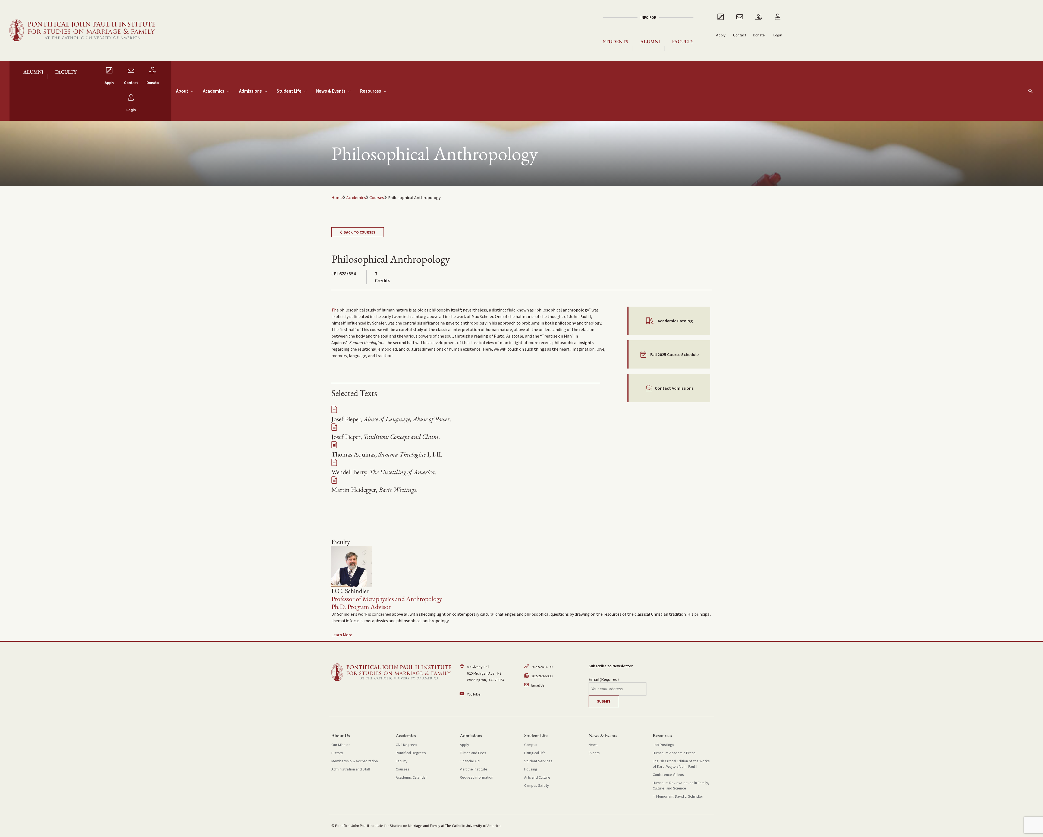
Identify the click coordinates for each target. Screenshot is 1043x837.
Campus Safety (536, 785)
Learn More (341, 634)
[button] (1030, 91)
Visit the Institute (473, 769)
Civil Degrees (406, 744)
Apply (464, 744)
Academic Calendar (411, 777)
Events (594, 752)
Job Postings (663, 744)
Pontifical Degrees (411, 752)
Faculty (682, 41)
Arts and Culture (537, 777)
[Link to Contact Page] (739, 30)
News (593, 744)
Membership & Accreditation (354, 761)
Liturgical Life (535, 752)
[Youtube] (489, 694)
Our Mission (340, 744)
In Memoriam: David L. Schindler (678, 796)
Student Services (538, 761)
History (337, 752)
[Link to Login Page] (777, 30)
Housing (530, 769)
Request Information (476, 777)
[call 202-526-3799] (553, 668)
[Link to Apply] (720, 30)
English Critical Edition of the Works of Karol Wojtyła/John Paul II (681, 764)
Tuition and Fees (473, 752)
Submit (604, 701)
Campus (530, 744)
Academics (356, 197)
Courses (376, 197)
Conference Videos (668, 774)
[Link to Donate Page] (758, 30)
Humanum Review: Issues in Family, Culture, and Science (681, 785)
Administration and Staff (350, 769)
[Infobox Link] (109, 77)
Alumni (650, 41)
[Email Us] (553, 685)
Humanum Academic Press (674, 752)
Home (337, 197)
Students (615, 41)
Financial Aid (470, 761)
